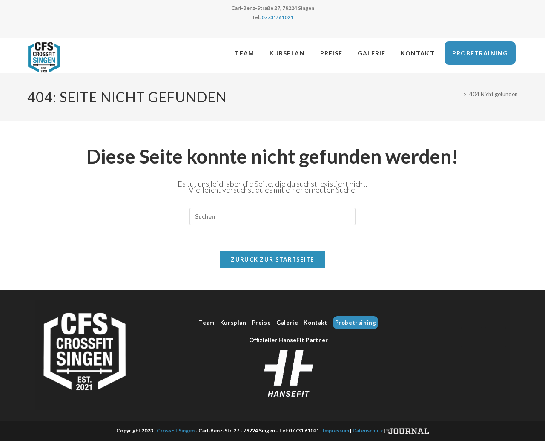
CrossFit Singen (176, 430)
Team (206, 322)
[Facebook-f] (471, 337)
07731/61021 (277, 17)
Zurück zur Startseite (272, 259)
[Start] (458, 94)
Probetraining (355, 322)
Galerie (287, 322)
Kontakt (315, 322)
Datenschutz (368, 430)
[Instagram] (495, 337)
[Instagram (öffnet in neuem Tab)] (277, 31)
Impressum (336, 430)
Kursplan (233, 322)
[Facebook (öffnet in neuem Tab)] (267, 31)
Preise (261, 322)
